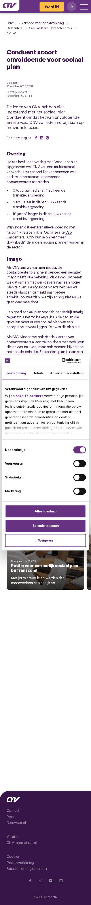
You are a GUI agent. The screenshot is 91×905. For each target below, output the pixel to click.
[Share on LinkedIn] (42, 138)
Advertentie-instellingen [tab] (68, 373)
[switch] (79, 463)
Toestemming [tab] (15, 373)
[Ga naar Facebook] (30, 881)
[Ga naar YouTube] (51, 881)
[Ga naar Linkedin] (61, 881)
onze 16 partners (29, 396)
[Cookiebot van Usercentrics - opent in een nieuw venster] (66, 361)
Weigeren (45, 540)
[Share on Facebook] (36, 138)
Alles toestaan (46, 511)
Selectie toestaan (45, 526)
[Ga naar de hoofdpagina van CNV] (10, 5)
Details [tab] (38, 373)
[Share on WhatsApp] (47, 138)
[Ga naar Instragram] (40, 881)
